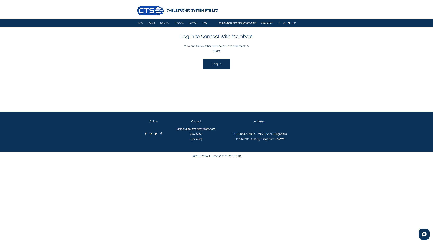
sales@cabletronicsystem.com (238, 22)
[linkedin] (284, 23)
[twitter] (289, 23)
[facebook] (279, 23)
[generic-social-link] (294, 23)
